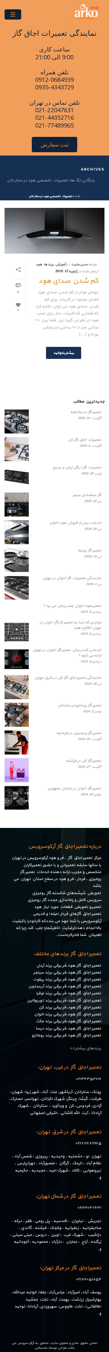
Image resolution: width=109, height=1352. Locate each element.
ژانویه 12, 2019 (66, 271)
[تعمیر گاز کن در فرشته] (17, 770)
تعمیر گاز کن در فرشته (83, 761)
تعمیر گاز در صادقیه (85, 412)
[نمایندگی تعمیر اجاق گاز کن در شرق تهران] (17, 687)
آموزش (60, 264)
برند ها (49, 264)
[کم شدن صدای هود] (54, 231)
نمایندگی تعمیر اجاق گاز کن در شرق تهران (68, 678)
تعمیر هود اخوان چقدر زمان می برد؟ (72, 606)
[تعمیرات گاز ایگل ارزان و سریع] (17, 477)
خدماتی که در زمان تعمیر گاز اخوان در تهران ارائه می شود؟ (66, 652)
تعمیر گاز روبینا (89, 550)
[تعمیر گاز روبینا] (17, 560)
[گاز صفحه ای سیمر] (17, 504)
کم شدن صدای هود (68, 281)
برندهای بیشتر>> (85, 1048)
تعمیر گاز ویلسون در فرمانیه (78, 733)
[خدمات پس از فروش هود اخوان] (17, 532)
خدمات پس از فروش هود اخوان (75, 523)
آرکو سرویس (25, 1343)
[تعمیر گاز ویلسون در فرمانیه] (17, 742)
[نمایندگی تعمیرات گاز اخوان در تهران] (17, 588)
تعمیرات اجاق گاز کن (84, 440)
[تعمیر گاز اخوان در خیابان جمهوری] (17, 798)
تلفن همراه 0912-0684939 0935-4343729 (54, 79)
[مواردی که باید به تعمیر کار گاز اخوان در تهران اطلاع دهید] (17, 632)
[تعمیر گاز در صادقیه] (17, 421)
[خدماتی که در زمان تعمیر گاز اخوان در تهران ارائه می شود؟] (17, 659)
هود (38, 264)
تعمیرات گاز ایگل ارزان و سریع (77, 467)
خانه (77, 196)
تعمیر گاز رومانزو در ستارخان (79, 705)
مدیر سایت (79, 264)
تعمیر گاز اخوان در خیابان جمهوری (74, 788)
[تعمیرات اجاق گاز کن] (17, 449)
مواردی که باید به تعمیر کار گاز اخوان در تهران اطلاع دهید (70, 625)
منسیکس (41, 1347)
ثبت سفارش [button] (54, 144)
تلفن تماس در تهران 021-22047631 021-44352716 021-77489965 (54, 113)
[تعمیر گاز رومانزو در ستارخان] (17, 715)
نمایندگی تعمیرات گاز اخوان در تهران (71, 578)
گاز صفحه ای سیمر (87, 495)
